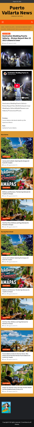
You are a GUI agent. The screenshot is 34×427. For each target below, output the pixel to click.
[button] (32, 22)
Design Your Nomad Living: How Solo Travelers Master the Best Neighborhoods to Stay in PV (17, 388)
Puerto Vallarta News (17, 10)
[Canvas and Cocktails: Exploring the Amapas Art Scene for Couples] (17, 148)
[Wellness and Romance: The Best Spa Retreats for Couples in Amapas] (17, 179)
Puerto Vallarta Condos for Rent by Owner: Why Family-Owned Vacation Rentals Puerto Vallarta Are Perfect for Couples (16, 355)
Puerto (5, 43)
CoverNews (24, 422)
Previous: (14, 120)
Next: (9, 127)
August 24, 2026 (11, 165)
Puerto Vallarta (6, 33)
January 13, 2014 (12, 43)
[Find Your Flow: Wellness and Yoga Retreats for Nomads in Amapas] (17, 210)
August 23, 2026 (11, 227)
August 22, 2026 (11, 391)
